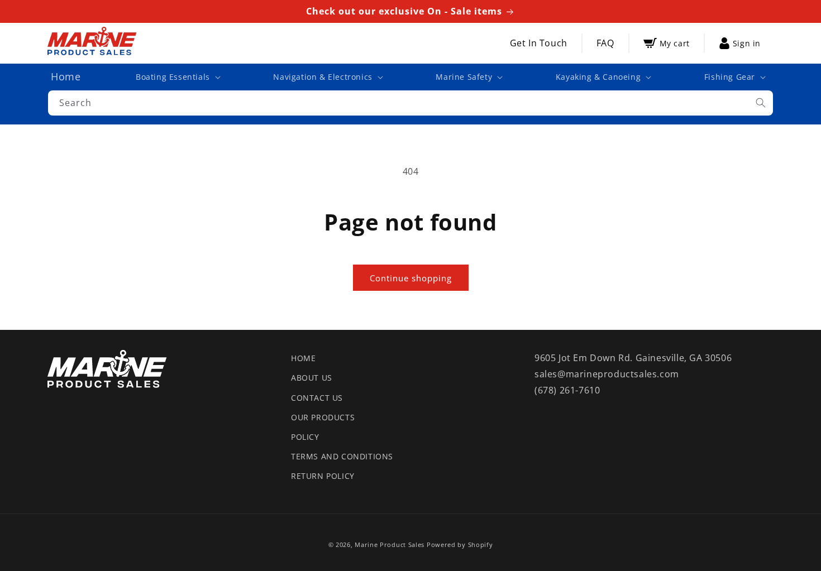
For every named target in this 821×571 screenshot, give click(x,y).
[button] (177, 77)
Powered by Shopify (460, 544)
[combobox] (410, 103)
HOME (303, 358)
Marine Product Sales (389, 544)
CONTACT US (317, 397)
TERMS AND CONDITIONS (342, 456)
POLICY (305, 436)
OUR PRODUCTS (323, 417)
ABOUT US (311, 377)
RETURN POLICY (323, 476)
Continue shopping (411, 278)
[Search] (760, 102)
